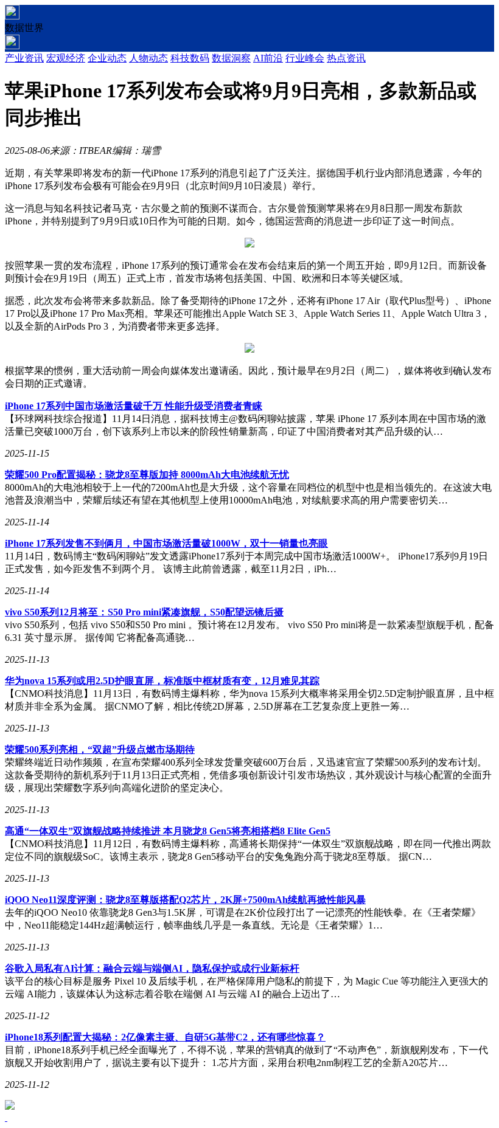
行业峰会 (304, 58)
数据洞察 (231, 58)
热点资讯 (346, 58)
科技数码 (189, 58)
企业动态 (107, 58)
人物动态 (148, 58)
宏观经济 (65, 58)
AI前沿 (268, 58)
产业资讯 (24, 58)
